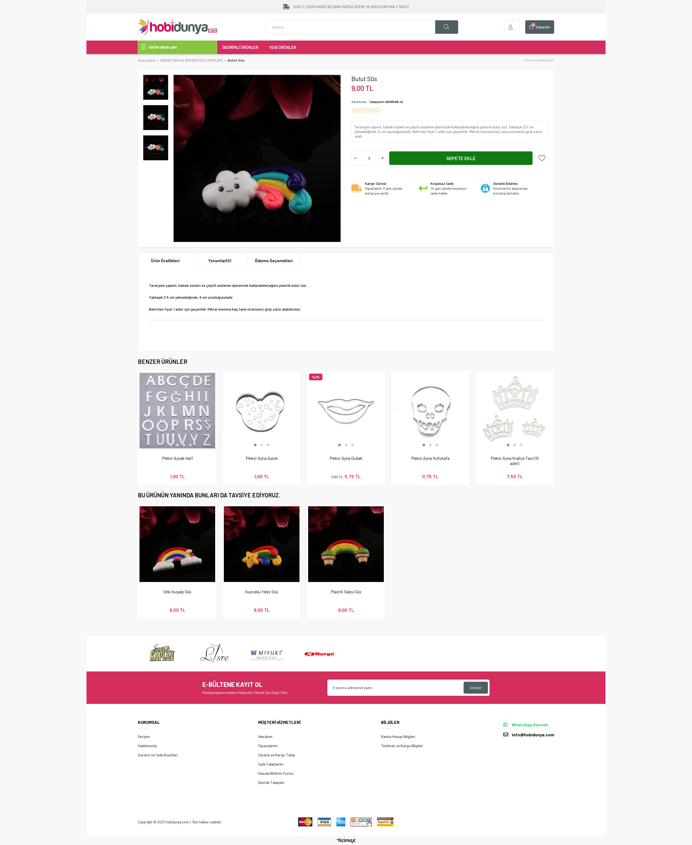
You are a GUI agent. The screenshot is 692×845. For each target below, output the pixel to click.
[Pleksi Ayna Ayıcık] (262, 410)
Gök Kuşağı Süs (177, 591)
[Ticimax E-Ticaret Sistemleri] (346, 841)
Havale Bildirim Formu (275, 773)
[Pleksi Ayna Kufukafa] (430, 410)
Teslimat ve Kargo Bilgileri (402, 745)
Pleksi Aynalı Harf (177, 458)
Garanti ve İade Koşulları (158, 755)
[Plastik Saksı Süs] (346, 544)
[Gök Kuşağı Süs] (177, 544)
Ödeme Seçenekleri (274, 260)
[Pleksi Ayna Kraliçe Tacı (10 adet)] (515, 410)
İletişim (144, 736)
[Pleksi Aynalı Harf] (177, 410)
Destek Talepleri (271, 782)
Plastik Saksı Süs (346, 591)
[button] (164, 445)
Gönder (476, 687)
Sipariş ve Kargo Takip (276, 755)
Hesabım (265, 736)
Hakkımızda (147, 745)
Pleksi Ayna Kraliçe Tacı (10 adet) (515, 460)
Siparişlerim (268, 745)
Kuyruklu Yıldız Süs (261, 591)
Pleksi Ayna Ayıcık (262, 458)
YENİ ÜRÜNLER (282, 47)
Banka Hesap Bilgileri (398, 736)
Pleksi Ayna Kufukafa (430, 458)
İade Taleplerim (270, 764)
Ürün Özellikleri (165, 260)
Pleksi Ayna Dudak (346, 458)
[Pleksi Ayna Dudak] (346, 410)
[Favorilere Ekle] (542, 158)
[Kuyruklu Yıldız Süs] (262, 544)
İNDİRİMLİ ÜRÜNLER (240, 47)
